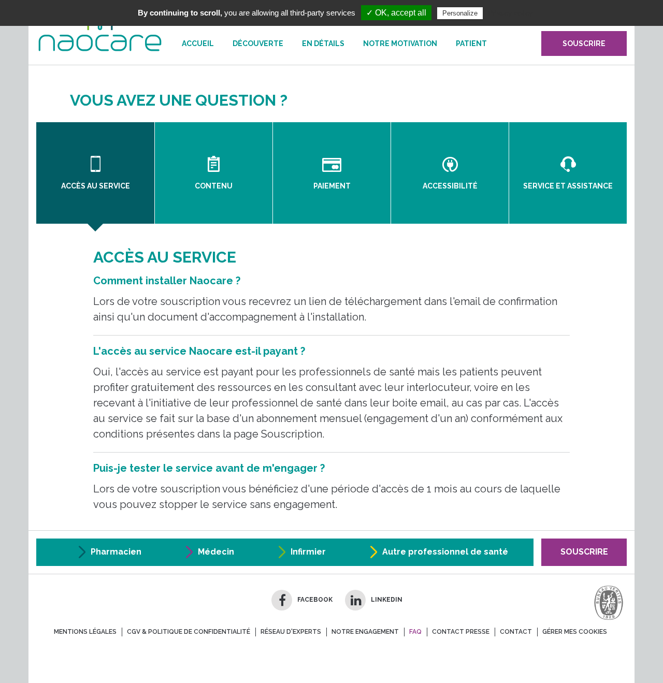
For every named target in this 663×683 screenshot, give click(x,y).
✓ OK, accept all (396, 12)
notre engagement (365, 631)
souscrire (584, 43)
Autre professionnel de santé (445, 552)
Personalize (460, 13)
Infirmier (308, 552)
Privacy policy (510, 13)
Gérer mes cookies (574, 631)
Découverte (258, 43)
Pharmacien (116, 552)
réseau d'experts (291, 631)
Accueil (198, 43)
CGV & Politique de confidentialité (188, 631)
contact (516, 631)
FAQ (415, 631)
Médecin (216, 552)
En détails (323, 43)
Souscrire (584, 552)
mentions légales (85, 631)
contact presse (460, 631)
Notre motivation (400, 43)
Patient (471, 43)
